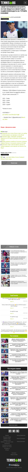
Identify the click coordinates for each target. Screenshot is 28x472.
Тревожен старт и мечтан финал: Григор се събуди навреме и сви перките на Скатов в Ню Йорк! (13, 146)
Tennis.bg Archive (6, 17)
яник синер (9, 159)
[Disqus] (14, 186)
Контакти (14, 453)
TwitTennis (14, 295)
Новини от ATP (7, 438)
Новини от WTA (7, 440)
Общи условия (14, 454)
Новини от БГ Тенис (7, 446)
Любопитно (7, 443)
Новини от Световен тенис (7, 441)
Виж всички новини (13, 425)
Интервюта (7, 448)
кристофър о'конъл (14, 157)
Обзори (3, 159)
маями (22, 157)
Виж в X (12, 301)
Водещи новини (7, 437)
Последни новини (14, 369)
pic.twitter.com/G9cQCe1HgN (11, 114)
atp (7, 157)
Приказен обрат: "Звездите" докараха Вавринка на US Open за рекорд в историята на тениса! (13, 138)
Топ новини (14, 336)
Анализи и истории (7, 445)
